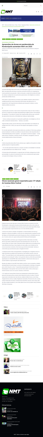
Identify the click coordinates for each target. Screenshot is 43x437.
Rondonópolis (9, 410)
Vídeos (25, 311)
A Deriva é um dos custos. (15, 366)
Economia (12, 421)
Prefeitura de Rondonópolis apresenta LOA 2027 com (17, 294)
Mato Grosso (16, 311)
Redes (23, 311)
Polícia (20, 311)
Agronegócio (12, 365)
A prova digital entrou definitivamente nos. (18, 372)
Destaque (12, 311)
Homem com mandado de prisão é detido (30, 293)
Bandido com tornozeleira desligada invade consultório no (17, 167)
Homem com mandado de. (12, 411)
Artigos (11, 359)
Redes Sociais (21, 359)
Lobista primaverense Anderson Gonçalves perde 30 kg (30, 167)
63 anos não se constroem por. (16, 360)
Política (16, 421)
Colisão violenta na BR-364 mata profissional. (19, 312)
